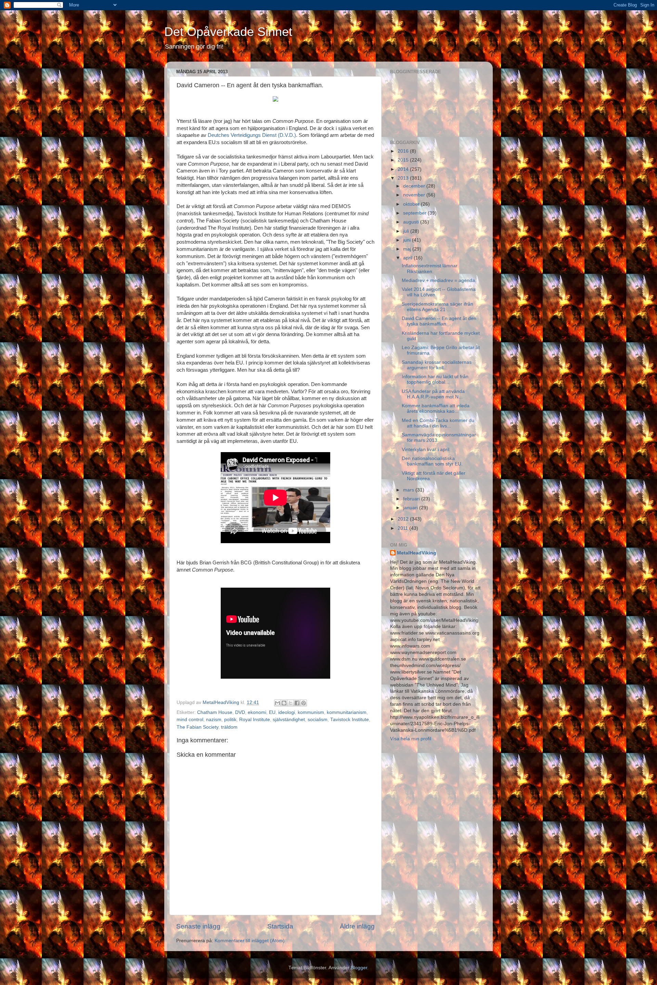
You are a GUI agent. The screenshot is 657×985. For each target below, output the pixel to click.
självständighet (289, 719)
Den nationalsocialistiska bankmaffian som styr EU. (432, 461)
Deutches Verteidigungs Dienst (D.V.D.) (252, 135)
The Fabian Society (197, 727)
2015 (404, 160)
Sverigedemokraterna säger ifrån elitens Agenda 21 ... (437, 307)
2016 (404, 151)
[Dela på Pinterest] (303, 703)
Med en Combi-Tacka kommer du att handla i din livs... (438, 423)
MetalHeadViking (416, 552)
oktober (412, 204)
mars (409, 489)
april (408, 257)
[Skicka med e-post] (277, 703)
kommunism (311, 712)
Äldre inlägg (357, 926)
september (415, 213)
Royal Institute (254, 719)
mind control (190, 719)
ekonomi (257, 712)
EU (272, 712)
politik (230, 719)
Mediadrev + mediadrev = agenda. (439, 280)
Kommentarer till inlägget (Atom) (250, 940)
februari (412, 498)
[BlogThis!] (284, 703)
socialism (317, 719)
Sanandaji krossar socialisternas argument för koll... (437, 365)
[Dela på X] (290, 703)
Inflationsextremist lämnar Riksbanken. (430, 268)
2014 (404, 169)
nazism (213, 719)
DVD (240, 712)
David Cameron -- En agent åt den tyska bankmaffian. (439, 321)
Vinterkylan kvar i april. (426, 449)
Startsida (280, 926)
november (414, 194)
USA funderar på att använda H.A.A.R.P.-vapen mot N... (433, 394)
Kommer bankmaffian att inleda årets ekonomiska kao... (435, 408)
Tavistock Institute (349, 719)
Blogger (359, 967)
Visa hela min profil (410, 738)
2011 (403, 528)
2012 (404, 519)
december (414, 186)
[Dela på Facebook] (297, 703)
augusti (411, 222)
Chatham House (214, 712)
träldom (229, 727)
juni (407, 240)
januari (411, 507)
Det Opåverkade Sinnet (228, 32)
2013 (404, 178)
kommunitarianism (346, 712)
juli (406, 231)
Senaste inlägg (198, 926)
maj (407, 249)
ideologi (286, 712)
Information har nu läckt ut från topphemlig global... (435, 379)
